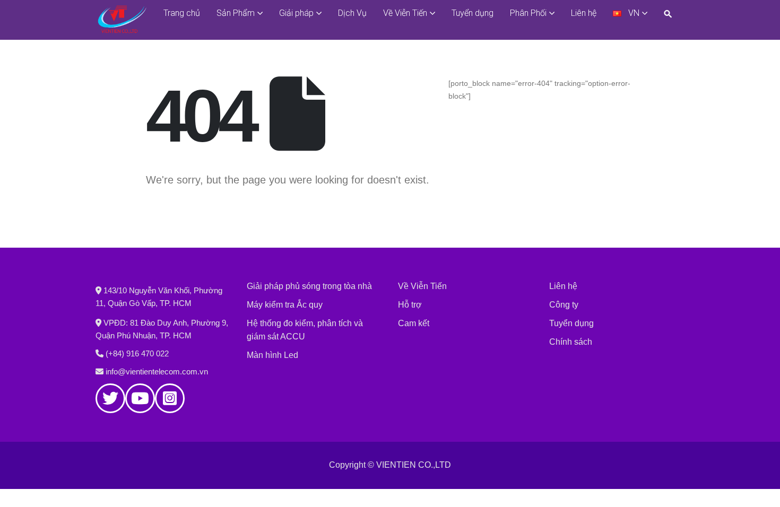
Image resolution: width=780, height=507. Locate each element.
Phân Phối (528, 13)
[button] (670, 13)
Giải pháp (296, 13)
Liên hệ (583, 13)
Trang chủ (181, 13)
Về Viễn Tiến (405, 13)
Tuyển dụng (472, 13)
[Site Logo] (122, 20)
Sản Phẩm (235, 13)
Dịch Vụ (352, 13)
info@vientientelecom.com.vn (157, 371)
